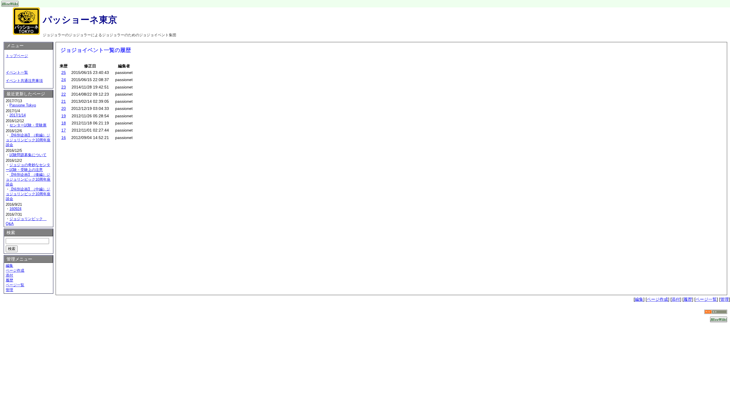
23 (63, 87)
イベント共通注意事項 (24, 80)
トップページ (17, 56)
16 (63, 137)
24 (63, 79)
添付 (9, 275)
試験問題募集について (27, 155)
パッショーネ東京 (80, 20)
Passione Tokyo (22, 105)
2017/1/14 (17, 115)
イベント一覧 (17, 72)
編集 (9, 265)
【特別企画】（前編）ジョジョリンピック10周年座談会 (28, 140)
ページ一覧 (15, 285)
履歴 (9, 280)
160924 (15, 209)
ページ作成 (15, 270)
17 (63, 130)
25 (63, 72)
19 (63, 116)
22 (63, 94)
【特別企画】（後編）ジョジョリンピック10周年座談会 (28, 179)
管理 (9, 290)
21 (63, 101)
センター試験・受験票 (27, 125)
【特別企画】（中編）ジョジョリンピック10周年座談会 (28, 194)
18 (63, 123)
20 (63, 108)
